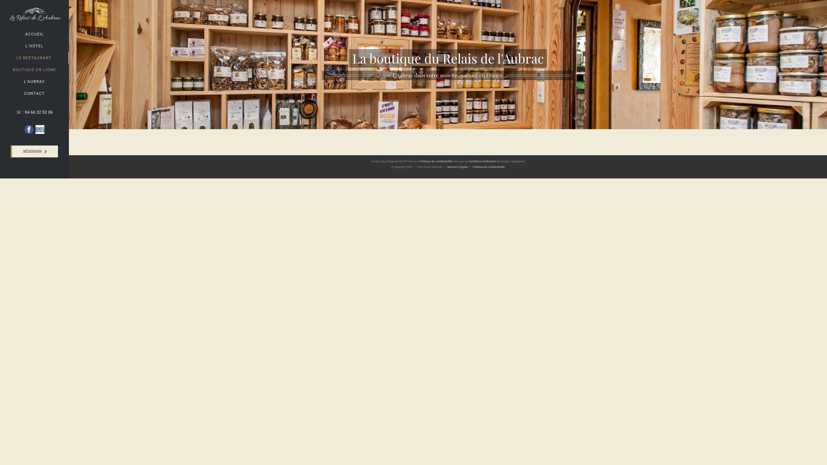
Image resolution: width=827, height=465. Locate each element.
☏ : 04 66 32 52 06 (34, 112)
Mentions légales (457, 167)
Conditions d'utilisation (482, 161)
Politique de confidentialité (436, 161)
